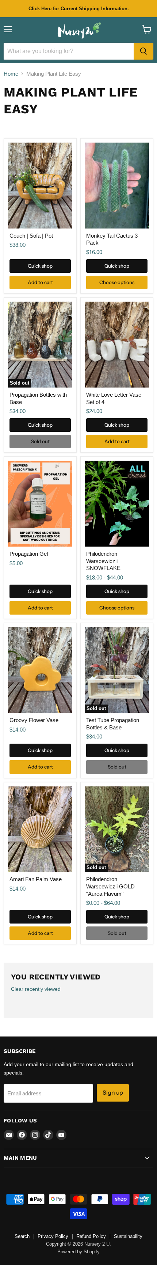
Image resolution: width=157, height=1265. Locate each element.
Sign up (113, 1092)
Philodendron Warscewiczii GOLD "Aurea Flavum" (110, 886)
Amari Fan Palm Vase (35, 879)
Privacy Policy (53, 1236)
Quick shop (40, 266)
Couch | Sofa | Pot (31, 236)
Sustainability (128, 1236)
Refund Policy (91, 1236)
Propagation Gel (28, 554)
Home (11, 74)
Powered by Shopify (78, 1251)
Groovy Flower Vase (33, 720)
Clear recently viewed (36, 989)
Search (22, 1236)
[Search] (143, 51)
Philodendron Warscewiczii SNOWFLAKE (103, 561)
